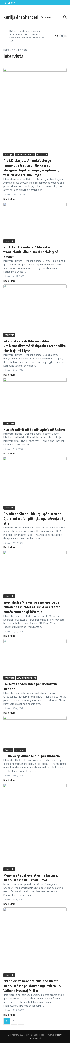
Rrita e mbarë (31, 34)
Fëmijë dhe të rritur (19, 37)
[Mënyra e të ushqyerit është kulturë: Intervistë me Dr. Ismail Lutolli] (35, 825)
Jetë (11, 41)
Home (6, 49)
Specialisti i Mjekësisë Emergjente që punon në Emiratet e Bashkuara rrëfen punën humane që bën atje (31, 607)
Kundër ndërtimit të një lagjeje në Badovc (34, 429)
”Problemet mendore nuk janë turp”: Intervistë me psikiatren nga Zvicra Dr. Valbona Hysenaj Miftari (32, 986)
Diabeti (8, 750)
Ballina (12, 31)
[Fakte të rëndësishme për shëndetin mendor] (35, 657)
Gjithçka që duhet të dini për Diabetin (31, 756)
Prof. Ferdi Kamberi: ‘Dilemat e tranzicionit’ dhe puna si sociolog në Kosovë (30, 252)
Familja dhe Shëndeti (29, 31)
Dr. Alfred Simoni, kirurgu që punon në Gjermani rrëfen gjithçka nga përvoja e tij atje (34, 518)
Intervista (42, 154)
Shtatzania (14, 34)
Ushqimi (37, 37)
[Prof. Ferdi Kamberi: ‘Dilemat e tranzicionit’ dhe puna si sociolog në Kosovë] (35, 220)
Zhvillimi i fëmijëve (26, 677)
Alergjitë (9, 154)
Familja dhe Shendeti (20, 17)
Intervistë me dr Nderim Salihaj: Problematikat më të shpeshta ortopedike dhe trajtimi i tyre (34, 346)
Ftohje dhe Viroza (25, 154)
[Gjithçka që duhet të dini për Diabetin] (35, 731)
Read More (9, 199)
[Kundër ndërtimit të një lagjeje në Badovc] (35, 399)
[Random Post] (56, 36)
